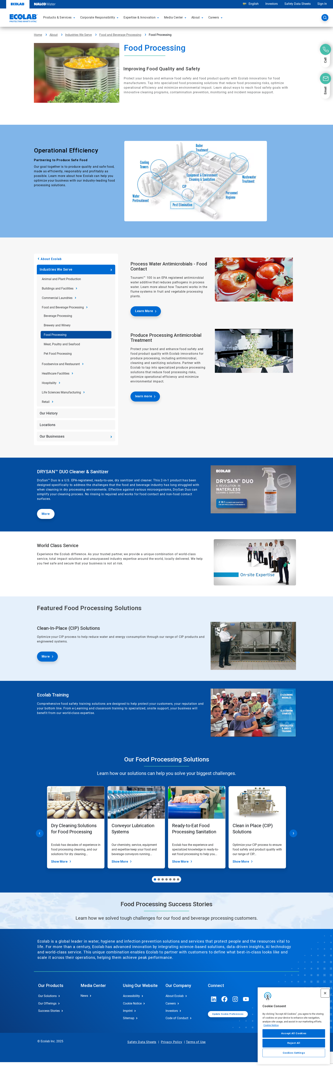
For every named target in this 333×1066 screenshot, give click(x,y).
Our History (49, 413)
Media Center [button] (173, 17)
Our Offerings (47, 1003)
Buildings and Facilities (57, 288)
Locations (48, 425)
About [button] (195, 17)
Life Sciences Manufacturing (61, 392)
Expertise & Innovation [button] (140, 17)
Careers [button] (213, 17)
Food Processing (55, 335)
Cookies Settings (294, 1052)
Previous (40, 833)
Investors (271, 4)
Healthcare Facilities (55, 373)
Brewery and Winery (57, 325)
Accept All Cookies (293, 1033)
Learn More (144, 311)
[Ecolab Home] (23, 18)
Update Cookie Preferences (227, 1014)
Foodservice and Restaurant (61, 364)
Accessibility (131, 996)
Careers (171, 1003)
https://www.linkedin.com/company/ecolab (214, 999)
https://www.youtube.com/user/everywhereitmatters (246, 999)
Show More (59, 861)
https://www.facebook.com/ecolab (224, 999)
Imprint (128, 1011)
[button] (74, 17)
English (253, 4)
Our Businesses (52, 436)
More (46, 514)
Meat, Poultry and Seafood (62, 344)
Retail (46, 402)
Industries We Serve (78, 35)
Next (293, 833)
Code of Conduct (177, 1018)
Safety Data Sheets (297, 4)
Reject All (293, 1043)
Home (38, 35)
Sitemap (128, 1018)
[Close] (325, 993)
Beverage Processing (58, 316)
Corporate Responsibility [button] (97, 17)
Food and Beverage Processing (120, 35)
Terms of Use (196, 1042)
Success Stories (49, 1011)
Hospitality (49, 383)
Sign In (322, 4)
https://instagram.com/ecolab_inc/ (235, 999)
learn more (143, 396)
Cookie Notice (271, 1025)
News (84, 996)
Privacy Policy (171, 1042)
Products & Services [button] (57, 17)
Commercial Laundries (57, 298)
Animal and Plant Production (61, 279)
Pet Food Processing (58, 353)
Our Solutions (47, 996)
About (54, 35)
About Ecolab (51, 259)
